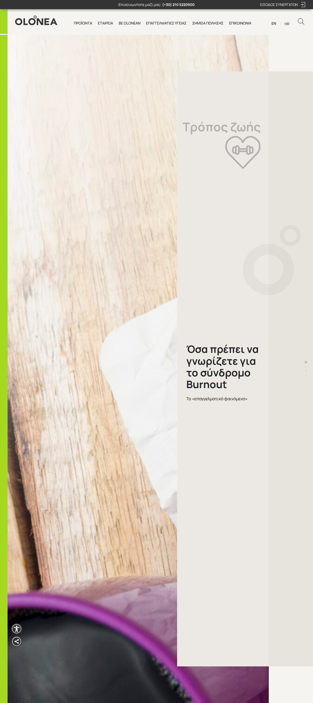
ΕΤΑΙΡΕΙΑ (105, 23)
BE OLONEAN (129, 23)
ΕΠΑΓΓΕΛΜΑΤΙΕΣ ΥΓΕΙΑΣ (166, 23)
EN (274, 23)
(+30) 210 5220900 (178, 4)
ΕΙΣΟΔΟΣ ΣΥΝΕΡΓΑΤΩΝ (279, 4)
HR (287, 23)
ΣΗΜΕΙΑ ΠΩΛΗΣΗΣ (207, 23)
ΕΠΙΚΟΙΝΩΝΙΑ (240, 23)
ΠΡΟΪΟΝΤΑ (83, 23)
